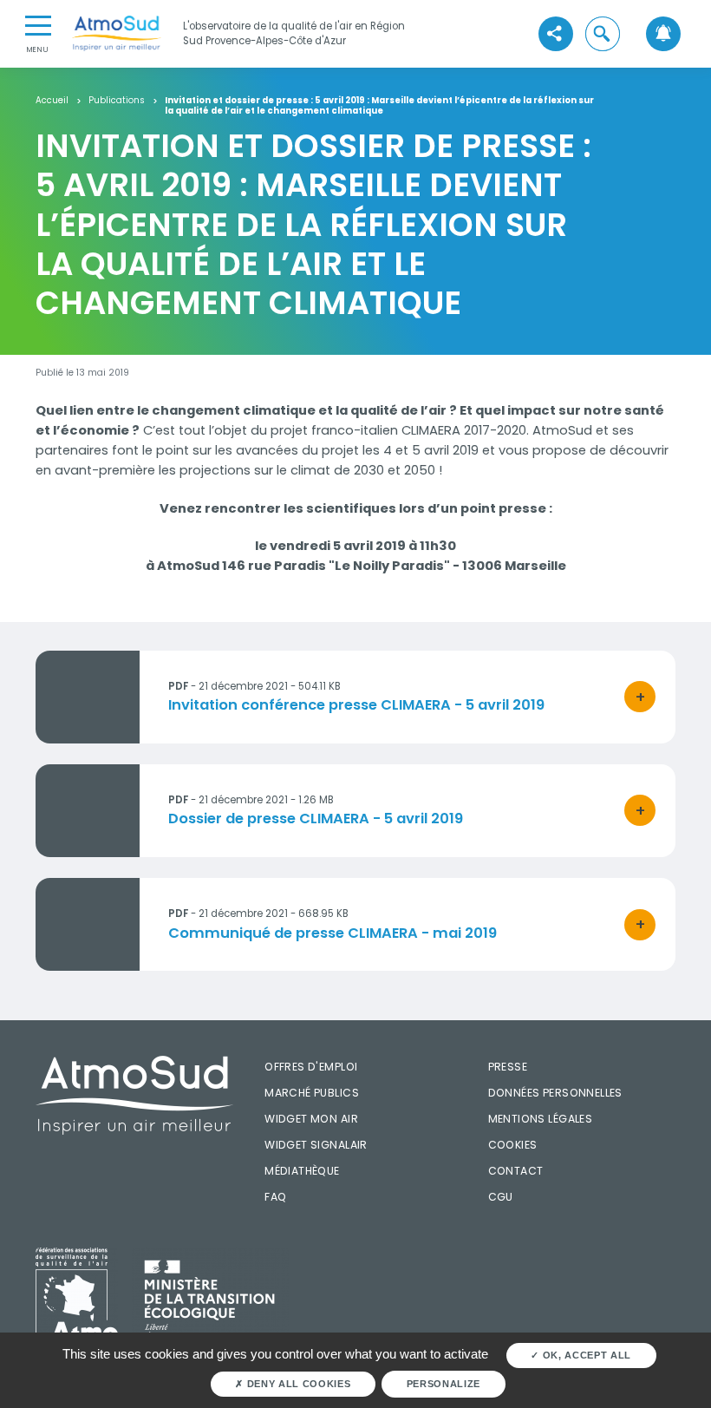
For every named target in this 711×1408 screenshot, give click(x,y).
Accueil (52, 100)
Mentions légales (540, 1118)
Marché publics (311, 1092)
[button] (603, 33)
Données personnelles (555, 1092)
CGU (500, 1196)
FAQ (275, 1196)
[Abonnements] (663, 33)
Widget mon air (311, 1118)
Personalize (443, 1384)
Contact (516, 1170)
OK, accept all (585, 1355)
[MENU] (38, 24)
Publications (116, 100)
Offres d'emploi (310, 1066)
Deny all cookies (297, 1384)
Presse (507, 1066)
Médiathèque (302, 1170)
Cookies (513, 1144)
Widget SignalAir (316, 1144)
